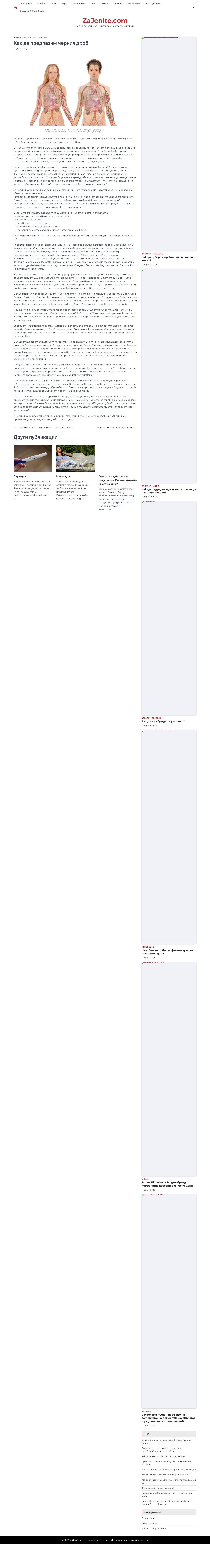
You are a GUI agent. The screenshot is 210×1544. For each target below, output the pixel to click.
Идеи (64, 3)
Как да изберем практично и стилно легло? (165, 1474)
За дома (146, 254)
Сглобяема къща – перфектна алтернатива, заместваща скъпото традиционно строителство (169, 1418)
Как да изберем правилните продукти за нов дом (169, 1469)
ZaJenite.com (105, 20)
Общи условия (152, 3)
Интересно (78, 3)
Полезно (104, 3)
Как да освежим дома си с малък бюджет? (164, 1456)
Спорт (118, 3)
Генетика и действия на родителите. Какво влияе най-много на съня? (118, 480)
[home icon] (16, 7)
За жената (26, 3)
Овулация (20, 476)
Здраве (41, 3)
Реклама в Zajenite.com (33, 11)
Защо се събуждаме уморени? (163, 721)
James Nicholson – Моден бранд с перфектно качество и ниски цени (167, 1184)
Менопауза (63, 476)
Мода (92, 3)
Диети (53, 3)
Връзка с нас (133, 3)
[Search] (194, 7)
